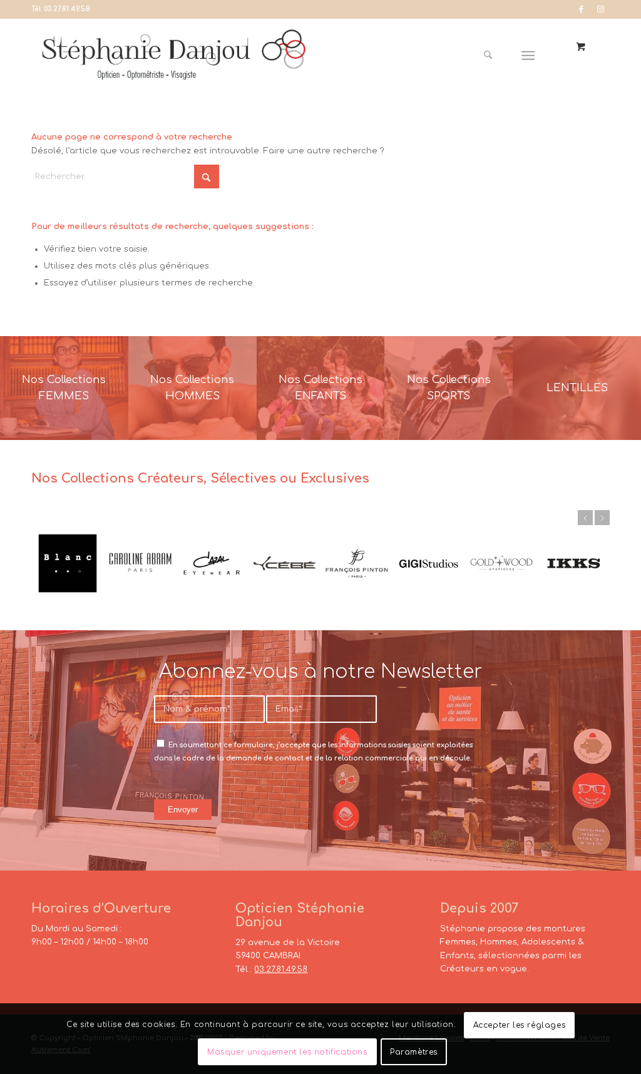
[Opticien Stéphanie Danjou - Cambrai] (187, 55)
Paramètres (414, 1052)
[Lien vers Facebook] (581, 9)
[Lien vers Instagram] (600, 9)
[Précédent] (585, 517)
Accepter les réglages (519, 1025)
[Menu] (528, 56)
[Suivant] (602, 517)
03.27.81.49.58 (67, 9)
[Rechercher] (488, 55)
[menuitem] (493, 55)
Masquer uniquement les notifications (287, 1052)
